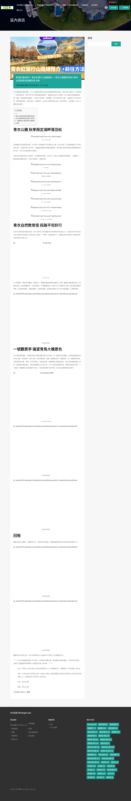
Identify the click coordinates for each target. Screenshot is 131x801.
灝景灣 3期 (105, 740)
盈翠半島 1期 (93, 747)
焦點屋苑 (49, 5)
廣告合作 (20, 10)
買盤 (57, 5)
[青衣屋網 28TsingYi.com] (7, 8)
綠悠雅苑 (92, 755)
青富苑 (101, 770)
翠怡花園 (114, 755)
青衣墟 (91, 777)
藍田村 (114, 762)
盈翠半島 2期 (108, 747)
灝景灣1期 (92, 736)
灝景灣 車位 (93, 743)
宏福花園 (114, 724)
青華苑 (101, 774)
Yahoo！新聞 (25, 692)
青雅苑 (109, 777)
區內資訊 (94, 5)
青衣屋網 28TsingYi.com (25, 5)
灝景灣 (115, 732)
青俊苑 (110, 766)
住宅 (51, 724)
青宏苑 (91, 770)
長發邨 (101, 766)
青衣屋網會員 (73, 5)
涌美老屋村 (104, 732)
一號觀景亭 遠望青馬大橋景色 (25, 120)
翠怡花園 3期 (93, 762)
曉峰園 (102, 728)
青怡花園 (111, 770)
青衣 (111, 774)
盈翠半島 (105, 743)
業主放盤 (113, 7)
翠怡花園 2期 (107, 758)
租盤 (64, 5)
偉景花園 (103, 724)
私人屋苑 (54, 727)
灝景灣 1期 (104, 736)
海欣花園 (92, 732)
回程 (17, 123)
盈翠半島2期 (93, 751)
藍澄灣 (105, 762)
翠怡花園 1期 (94, 758)
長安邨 (91, 766)
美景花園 (103, 755)
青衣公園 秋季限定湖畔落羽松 (25, 116)
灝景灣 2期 (93, 740)
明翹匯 (91, 728)
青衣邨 (100, 777)
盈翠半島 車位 (107, 751)
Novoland (92, 724)
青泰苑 (91, 774)
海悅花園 (112, 728)
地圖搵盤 (40, 5)
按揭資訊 (85, 5)
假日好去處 (33, 85)
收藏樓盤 (125, 7)
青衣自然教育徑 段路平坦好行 (25, 118)
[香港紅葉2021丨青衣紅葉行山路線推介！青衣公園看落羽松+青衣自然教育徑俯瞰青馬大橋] (47, 58)
